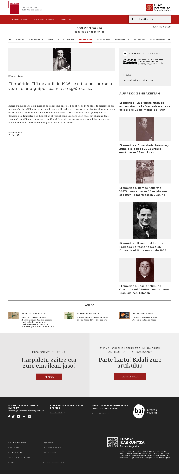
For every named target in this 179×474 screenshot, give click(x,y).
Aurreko (44, 19)
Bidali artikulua (130, 377)
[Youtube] (19, 416)
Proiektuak (13, 448)
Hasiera (20, 39)
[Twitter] (13, 416)
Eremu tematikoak (17, 443)
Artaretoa (139, 39)
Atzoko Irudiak (66, 39)
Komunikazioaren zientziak (138, 80)
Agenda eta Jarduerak (19, 458)
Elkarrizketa (36, 39)
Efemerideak (85, 39)
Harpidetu (65, 19)
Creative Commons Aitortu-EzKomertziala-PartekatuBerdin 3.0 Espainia (150, 61)
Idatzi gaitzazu (99, 414)
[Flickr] (24, 416)
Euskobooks (103, 39)
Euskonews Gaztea (160, 39)
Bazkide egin (56, 413)
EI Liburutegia (15, 453)
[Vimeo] (29, 416)
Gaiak (50, 39)
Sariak (11, 463)
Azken (19, 19)
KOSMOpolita (122, 39)
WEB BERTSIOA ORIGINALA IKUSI (145, 53)
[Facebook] (9, 416)
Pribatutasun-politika (52, 448)
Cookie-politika (49, 453)
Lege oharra (48, 443)
